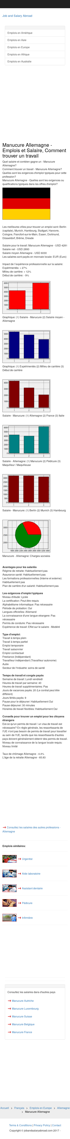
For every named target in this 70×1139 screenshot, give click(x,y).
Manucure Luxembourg (25, 1008)
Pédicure (27, 903)
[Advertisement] (35, 104)
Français (19, 1108)
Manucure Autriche (23, 1001)
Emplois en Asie (16, 40)
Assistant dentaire (32, 888)
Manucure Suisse (22, 1016)
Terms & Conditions (20, 1125)
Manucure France (22, 1032)
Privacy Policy (42, 1125)
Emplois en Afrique (18, 54)
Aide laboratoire (31, 873)
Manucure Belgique (23, 1024)
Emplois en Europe (18, 47)
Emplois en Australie (19, 61)
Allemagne (63, 1108)
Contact (56, 1125)
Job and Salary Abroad (17, 15)
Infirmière (27, 918)
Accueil (4, 1108)
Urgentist (27, 859)
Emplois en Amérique (19, 33)
